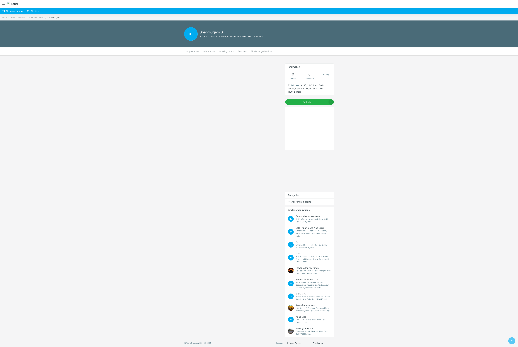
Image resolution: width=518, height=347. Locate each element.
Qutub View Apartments (308, 216)
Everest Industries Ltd (307, 279)
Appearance (192, 51)
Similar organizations (261, 51)
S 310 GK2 (301, 293)
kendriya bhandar (304, 328)
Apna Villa (301, 316)
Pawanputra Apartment (307, 268)
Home (4, 17)
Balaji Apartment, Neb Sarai (310, 228)
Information (209, 51)
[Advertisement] (309, 171)
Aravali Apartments (305, 305)
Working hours (226, 51)
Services (242, 51)
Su (297, 242)
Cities (12, 17)
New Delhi (22, 17)
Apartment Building (37, 17)
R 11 (298, 253)
